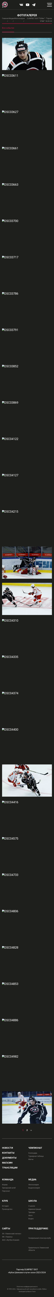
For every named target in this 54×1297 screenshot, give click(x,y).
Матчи (30, 1159)
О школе (31, 1206)
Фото (30, 1215)
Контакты (8, 1153)
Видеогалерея (34, 1188)
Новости (7, 1148)
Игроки (4, 1185)
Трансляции (9, 1168)
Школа (32, 1201)
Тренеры (31, 1212)
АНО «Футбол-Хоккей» (11, 1240)
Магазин (7, 1163)
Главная (5, 18)
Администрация (34, 1209)
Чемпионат (35, 1148)
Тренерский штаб (9, 1188)
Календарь (32, 1153)
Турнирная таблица (36, 1156)
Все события (8, 28)
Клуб (5, 1201)
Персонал (6, 1191)
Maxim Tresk (31, 1291)
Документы (9, 1158)
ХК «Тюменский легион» (11, 1234)
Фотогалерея (19, 18)
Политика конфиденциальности (27, 1286)
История (5, 1206)
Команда (7, 1180)
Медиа (11, 18)
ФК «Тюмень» (7, 1237)
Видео (31, 1219)
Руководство (7, 1209)
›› (31, 1130)
